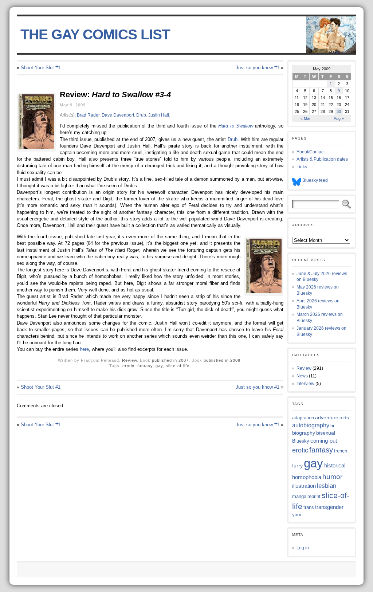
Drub (141, 115)
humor (332, 477)
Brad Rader (88, 115)
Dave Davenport (118, 115)
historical (334, 465)
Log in (303, 547)
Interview (305, 383)
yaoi (296, 514)
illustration (304, 486)
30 (339, 111)
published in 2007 (170, 360)
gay (159, 366)
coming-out (323, 441)
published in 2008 (222, 360)
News (302, 376)
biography (303, 433)
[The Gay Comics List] (187, 34)
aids (344, 417)
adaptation (303, 417)
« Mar (306, 118)
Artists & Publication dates (322, 159)
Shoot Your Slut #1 (40, 67)
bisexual (325, 433)
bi (332, 425)
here (84, 349)
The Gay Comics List (95, 34)
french (340, 451)
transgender (329, 507)
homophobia (306, 477)
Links (302, 166)
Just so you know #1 (257, 67)
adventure (326, 417)
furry (297, 465)
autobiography (310, 425)
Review (129, 360)
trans (308, 507)
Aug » (339, 118)
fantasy (145, 366)
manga (299, 496)
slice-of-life (177, 366)
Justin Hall (158, 115)
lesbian (326, 485)
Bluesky (300, 441)
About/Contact (311, 151)
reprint (314, 496)
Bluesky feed (314, 180)
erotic (128, 366)
